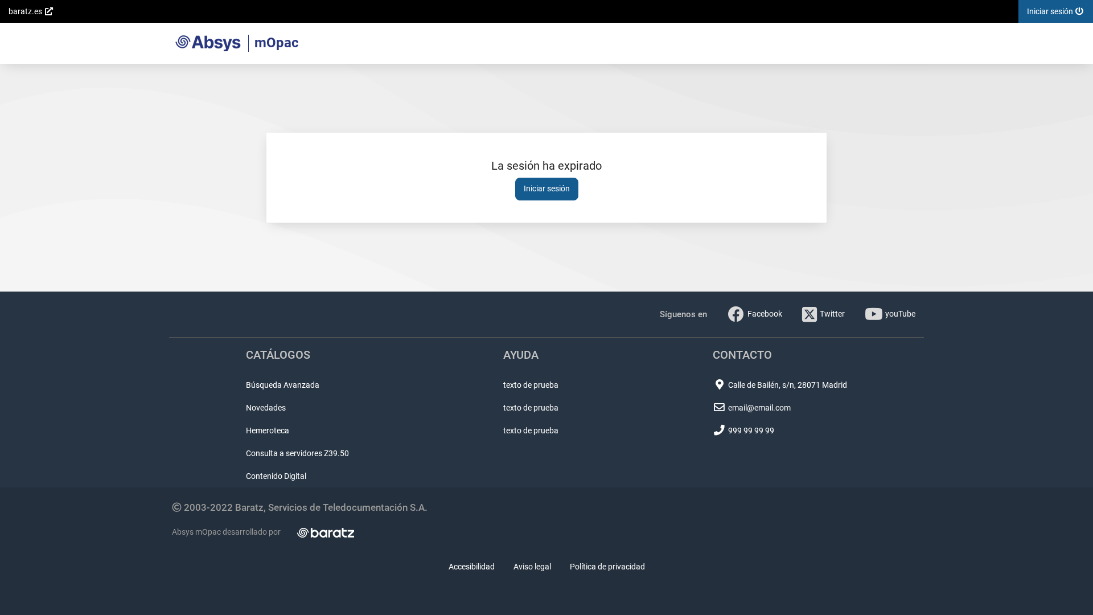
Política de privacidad (607, 566)
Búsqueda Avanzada (282, 385)
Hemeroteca (267, 430)
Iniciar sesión (547, 188)
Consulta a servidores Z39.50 (297, 453)
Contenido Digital (276, 476)
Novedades (266, 407)
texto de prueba (530, 385)
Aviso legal (532, 566)
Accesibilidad (472, 566)
